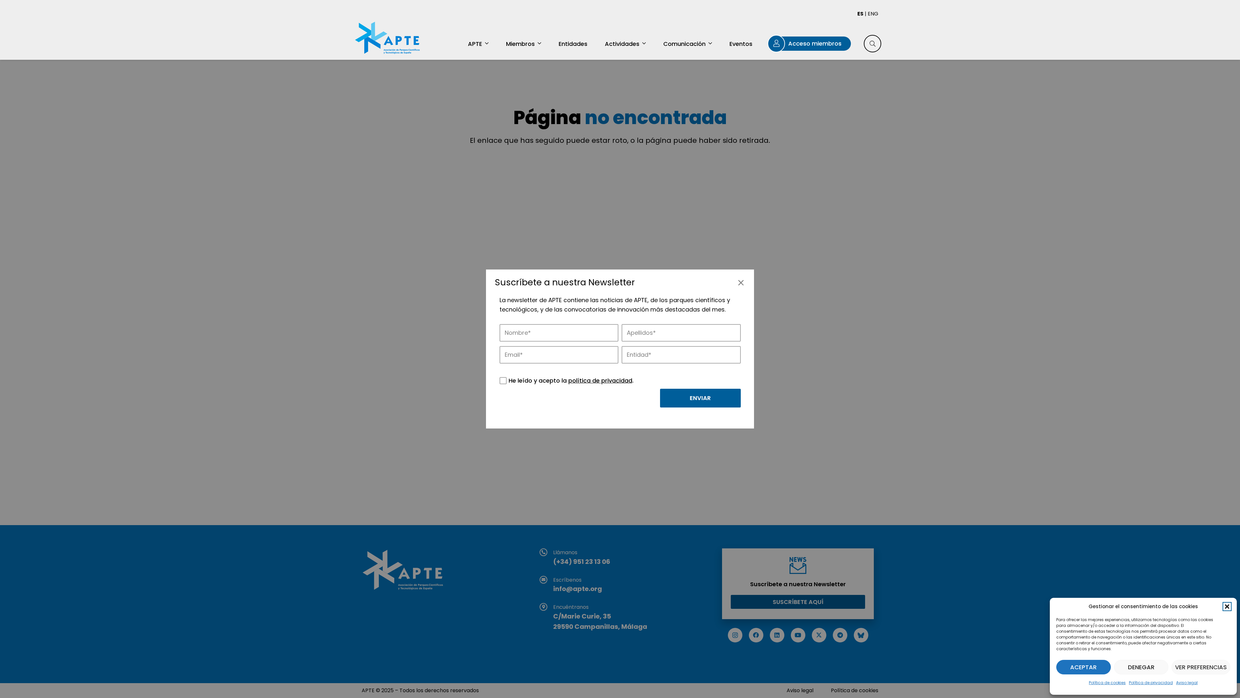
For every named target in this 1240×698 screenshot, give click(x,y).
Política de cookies (1107, 682)
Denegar (1141, 667)
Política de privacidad (1151, 682)
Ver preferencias (1201, 667)
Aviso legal (1187, 682)
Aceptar (1083, 667)
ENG (873, 13)
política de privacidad (600, 380)
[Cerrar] (741, 283)
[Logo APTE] (388, 38)
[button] (1227, 606)
